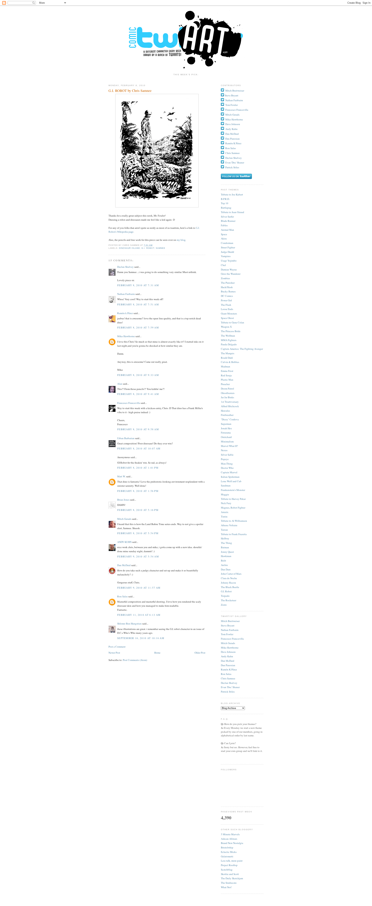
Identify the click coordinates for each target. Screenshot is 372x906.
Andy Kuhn (231, 129)
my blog (181, 239)
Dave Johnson (232, 124)
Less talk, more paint (232, 860)
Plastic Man (227, 379)
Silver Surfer (227, 216)
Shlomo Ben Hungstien (129, 623)
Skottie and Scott (230, 874)
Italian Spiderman (230, 476)
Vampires (226, 256)
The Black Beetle (230, 587)
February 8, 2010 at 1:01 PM (137, 467)
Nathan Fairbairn (126, 294)
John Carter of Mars (231, 573)
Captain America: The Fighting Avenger (242, 349)
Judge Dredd (227, 252)
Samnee (160, 248)
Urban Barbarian (125, 438)
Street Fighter (228, 247)
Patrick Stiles (232, 167)
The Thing (226, 543)
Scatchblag (226, 869)
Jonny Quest (227, 552)
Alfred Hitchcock (230, 406)
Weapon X (226, 326)
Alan (119, 383)
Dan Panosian (232, 138)
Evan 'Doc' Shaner (234, 162)
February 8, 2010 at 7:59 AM (138, 327)
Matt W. (121, 476)
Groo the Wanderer (230, 274)
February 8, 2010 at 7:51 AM (138, 304)
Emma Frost (227, 371)
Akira (224, 238)
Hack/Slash (227, 287)
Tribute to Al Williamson (234, 521)
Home (157, 652)
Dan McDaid (124, 565)
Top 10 (224, 203)
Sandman (226, 485)
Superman (226, 424)
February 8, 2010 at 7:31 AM (138, 285)
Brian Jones (123, 499)
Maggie (225, 494)
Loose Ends (227, 309)
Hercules (225, 410)
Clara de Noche (229, 578)
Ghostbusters (227, 393)
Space (224, 234)
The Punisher (228, 282)
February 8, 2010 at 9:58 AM (138, 429)
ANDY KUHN (124, 542)
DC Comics (227, 296)
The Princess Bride (230, 331)
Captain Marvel (229, 472)
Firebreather (227, 415)
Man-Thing (227, 463)
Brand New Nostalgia (232, 843)
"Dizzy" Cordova (230, 419)
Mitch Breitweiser (234, 90)
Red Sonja (226, 375)
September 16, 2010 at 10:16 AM (140, 638)
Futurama (226, 432)
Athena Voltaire (229, 525)
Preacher (225, 384)
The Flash (226, 305)
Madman (225, 366)
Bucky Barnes (228, 291)
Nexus (224, 450)
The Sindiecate (229, 882)
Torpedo (225, 596)
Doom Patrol (227, 388)
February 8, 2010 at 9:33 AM (138, 375)
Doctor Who (227, 468)
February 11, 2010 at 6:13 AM (138, 615)
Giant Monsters (229, 313)
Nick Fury (226, 503)
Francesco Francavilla (128, 403)
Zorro (224, 604)
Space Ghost (227, 318)
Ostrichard (226, 437)
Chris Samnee (232, 153)
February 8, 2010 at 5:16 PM (137, 510)
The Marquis (227, 353)
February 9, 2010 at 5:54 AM (138, 556)
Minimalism (227, 441)
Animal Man (227, 229)
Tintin (224, 516)
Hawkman (226, 556)
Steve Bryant (231, 95)
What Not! (226, 887)
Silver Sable (227, 454)
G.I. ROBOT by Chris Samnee (130, 90)
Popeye (225, 459)
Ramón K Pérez (233, 143)
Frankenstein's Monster (233, 490)
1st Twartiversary (230, 401)
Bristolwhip (227, 847)
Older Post (200, 652)
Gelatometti (227, 856)
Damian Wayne (229, 269)
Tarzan (224, 529)
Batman (225, 547)
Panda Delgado (229, 344)
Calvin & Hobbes (230, 362)
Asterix (224, 512)
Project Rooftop (229, 865)
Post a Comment (117, 646)
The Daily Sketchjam (232, 878)
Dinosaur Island (129, 248)
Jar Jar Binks (227, 397)
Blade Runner (228, 221)
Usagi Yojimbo (229, 260)
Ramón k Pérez (125, 313)
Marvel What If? (229, 446)
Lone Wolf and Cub (231, 481)
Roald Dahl (227, 357)
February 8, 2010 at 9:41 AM (138, 394)
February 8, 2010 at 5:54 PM (137, 533)
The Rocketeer (228, 600)
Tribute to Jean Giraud (232, 212)
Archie (224, 565)
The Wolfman (228, 335)
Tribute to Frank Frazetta (234, 534)
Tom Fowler (231, 105)
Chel (223, 265)
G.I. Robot (147, 248)
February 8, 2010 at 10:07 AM (138, 448)
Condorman (227, 243)
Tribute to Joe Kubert (232, 194)
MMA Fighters (228, 340)
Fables (224, 225)
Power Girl (226, 300)
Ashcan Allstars (229, 838)
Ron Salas (122, 596)
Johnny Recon (228, 582)
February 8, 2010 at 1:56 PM (137, 491)
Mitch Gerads (124, 519)
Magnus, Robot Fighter (233, 507)
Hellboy (225, 538)
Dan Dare (226, 569)
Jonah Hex (226, 428)
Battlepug (226, 207)
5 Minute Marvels (230, 834)
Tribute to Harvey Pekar (233, 499)
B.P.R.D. (225, 199)
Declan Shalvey (125, 267)
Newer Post (114, 652)
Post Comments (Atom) (135, 660)
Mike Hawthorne (126, 336)
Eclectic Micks (229, 852)
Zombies (225, 278)
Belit (223, 560)
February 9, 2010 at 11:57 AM (138, 587)
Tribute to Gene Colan (232, 322)
